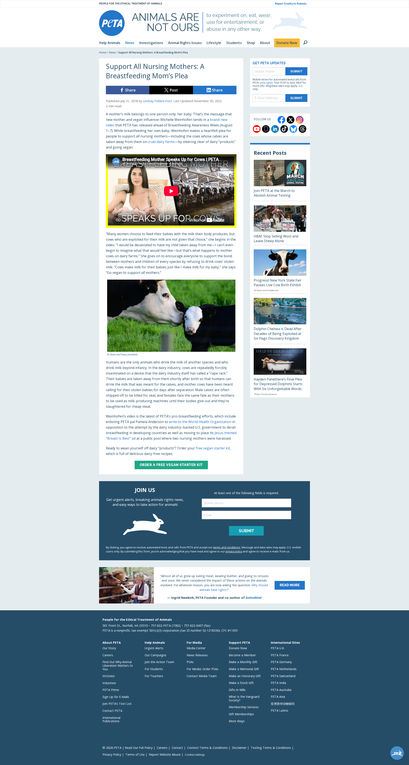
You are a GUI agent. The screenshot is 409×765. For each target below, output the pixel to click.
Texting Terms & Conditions (271, 748)
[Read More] (204, 585)
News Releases (197, 655)
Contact (177, 748)
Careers (107, 655)
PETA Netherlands (284, 669)
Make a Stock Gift (241, 683)
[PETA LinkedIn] (275, 129)
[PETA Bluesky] (293, 129)
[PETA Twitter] (290, 120)
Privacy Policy (111, 754)
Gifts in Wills (237, 690)
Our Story (109, 648)
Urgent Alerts (154, 648)
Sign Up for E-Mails (115, 697)
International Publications (111, 719)
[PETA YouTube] (257, 129)
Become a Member (242, 655)
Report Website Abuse (165, 754)
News (112, 52)
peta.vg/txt (266, 82)
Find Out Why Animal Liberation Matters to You (117, 665)
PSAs (190, 662)
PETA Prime (110, 690)
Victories (108, 676)
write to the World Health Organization (200, 421)
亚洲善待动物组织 (283, 704)
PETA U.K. (278, 648)
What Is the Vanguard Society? (244, 698)
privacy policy (234, 551)
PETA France (280, 655)
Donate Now (238, 648)
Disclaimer (239, 748)
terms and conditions (226, 547)
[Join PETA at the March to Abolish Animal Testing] (280, 180)
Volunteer (109, 683)
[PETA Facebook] (281, 120)
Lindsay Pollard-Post (157, 101)
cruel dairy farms (161, 141)
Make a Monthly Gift (243, 662)
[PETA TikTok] (284, 129)
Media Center (196, 648)
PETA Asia (278, 697)
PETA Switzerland (283, 676)
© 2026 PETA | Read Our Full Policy (127, 748)
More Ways (237, 721)
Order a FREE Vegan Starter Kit (171, 465)
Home (103, 52)
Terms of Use (135, 754)
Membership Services (244, 707)
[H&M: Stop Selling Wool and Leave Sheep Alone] (280, 225)
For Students (154, 669)
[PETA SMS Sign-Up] (266, 129)
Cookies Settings (195, 754)
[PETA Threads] (302, 129)
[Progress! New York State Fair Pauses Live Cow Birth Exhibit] (280, 271)
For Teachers (154, 676)
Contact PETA (112, 711)
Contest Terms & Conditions (207, 748)
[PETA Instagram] (300, 120)
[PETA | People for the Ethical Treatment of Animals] (112, 23)
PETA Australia (281, 690)
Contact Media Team (202, 676)
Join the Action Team (159, 662)
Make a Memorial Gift (244, 669)
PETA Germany (281, 662)
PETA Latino (279, 710)
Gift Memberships (241, 714)
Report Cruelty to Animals (291, 3)
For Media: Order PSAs (202, 669)
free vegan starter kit (213, 448)
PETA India (278, 683)
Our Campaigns (155, 655)
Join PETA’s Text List (117, 704)
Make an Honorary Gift (245, 676)
